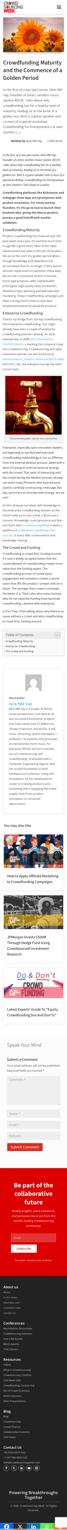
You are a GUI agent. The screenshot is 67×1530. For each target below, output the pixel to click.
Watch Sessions (12, 1396)
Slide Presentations (14, 1401)
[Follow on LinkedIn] (21, 1468)
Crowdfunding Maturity (19, 641)
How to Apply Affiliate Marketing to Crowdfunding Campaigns (32, 879)
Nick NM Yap (34, 141)
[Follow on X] (14, 1468)
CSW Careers (10, 1349)
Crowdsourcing (12, 1421)
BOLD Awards (11, 1344)
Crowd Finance (11, 1427)
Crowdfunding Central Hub (19, 1385)
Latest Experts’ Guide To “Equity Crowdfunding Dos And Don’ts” (32, 1012)
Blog (5, 1416)
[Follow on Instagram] (37, 1468)
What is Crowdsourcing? (17, 1370)
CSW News (9, 1437)
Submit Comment (25, 1147)
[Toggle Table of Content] (55, 635)
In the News (10, 1297)
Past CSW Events (13, 1339)
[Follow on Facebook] (6, 1468)
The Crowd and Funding (20, 651)
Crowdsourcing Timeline (17, 1375)
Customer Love (11, 1308)
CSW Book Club (12, 1380)
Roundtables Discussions (17, 1328)
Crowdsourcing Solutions (17, 1333)
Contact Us (9, 1313)
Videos (7, 1365)
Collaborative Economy (16, 1432)
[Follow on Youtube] (29, 1468)
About (6, 1292)
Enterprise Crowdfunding (20, 646)
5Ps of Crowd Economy (16, 1391)
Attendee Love (11, 1302)
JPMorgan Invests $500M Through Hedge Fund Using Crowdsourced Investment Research (28, 945)
